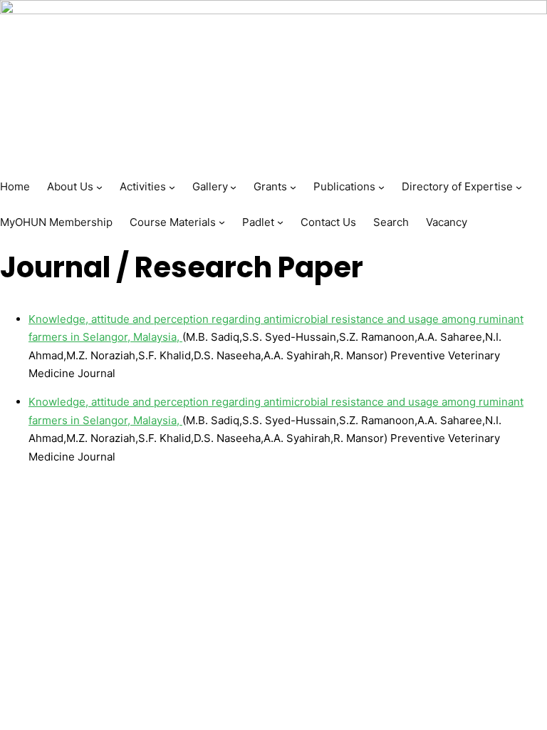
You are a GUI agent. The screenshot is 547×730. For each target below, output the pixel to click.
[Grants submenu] (293, 187)
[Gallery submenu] (233, 187)
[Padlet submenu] (280, 222)
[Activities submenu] (172, 187)
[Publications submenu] (381, 187)
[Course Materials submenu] (222, 222)
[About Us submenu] (99, 187)
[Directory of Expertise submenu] (519, 187)
